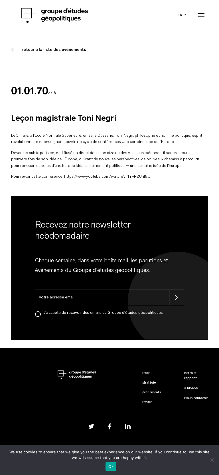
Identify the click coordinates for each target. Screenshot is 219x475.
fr (180, 15)
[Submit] (176, 297)
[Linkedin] (128, 426)
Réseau (147, 373)
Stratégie (149, 382)
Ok (110, 466)
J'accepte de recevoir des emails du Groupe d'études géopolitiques (103, 313)
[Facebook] (109, 426)
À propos (191, 388)
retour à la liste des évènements (54, 50)
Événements (151, 392)
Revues (147, 402)
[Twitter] (91, 426)
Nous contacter (196, 398)
